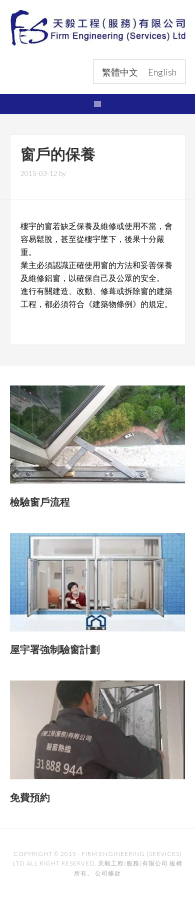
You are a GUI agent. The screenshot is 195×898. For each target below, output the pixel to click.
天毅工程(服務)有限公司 (98, 34)
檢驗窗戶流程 (40, 502)
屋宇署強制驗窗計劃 (55, 649)
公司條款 (108, 873)
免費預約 (30, 797)
